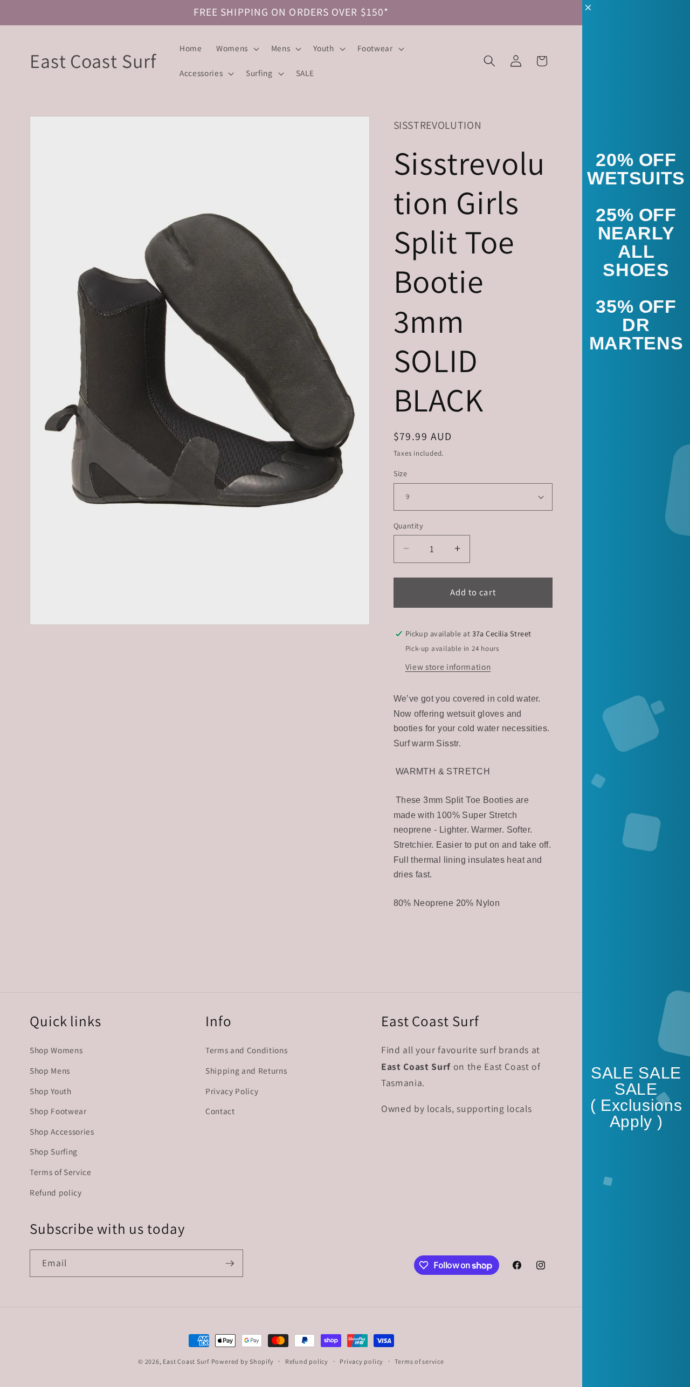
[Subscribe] (230, 1263)
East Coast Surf (186, 1361)
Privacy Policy (231, 1090)
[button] (236, 48)
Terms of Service (61, 1171)
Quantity (409, 525)
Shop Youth (51, 1090)
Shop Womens (56, 1050)
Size (401, 473)
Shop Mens (50, 1070)
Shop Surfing (54, 1151)
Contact (220, 1110)
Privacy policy (361, 1361)
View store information (448, 666)
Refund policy (56, 1191)
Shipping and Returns (246, 1070)
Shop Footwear (58, 1110)
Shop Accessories (62, 1130)
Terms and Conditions (246, 1050)
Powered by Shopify (242, 1361)
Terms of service (419, 1361)
